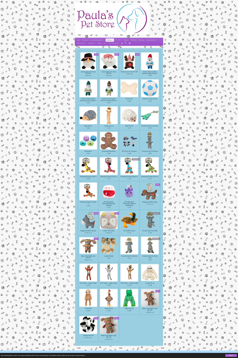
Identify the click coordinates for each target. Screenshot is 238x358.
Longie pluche (108, 126)
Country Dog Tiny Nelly (149, 230)
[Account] (122, 43)
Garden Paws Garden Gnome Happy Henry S (149, 72)
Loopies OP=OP (88, 335)
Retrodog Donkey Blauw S (129, 176)
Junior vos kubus (108, 230)
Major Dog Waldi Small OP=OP (149, 309)
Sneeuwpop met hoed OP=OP (88, 72)
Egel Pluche (129, 126)
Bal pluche (88, 151)
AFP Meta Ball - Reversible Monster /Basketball (129, 203)
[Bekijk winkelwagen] (129, 43)
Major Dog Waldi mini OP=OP (88, 256)
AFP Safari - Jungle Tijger (88, 283)
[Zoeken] (126, 43)
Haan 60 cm (109, 308)
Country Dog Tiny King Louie (149, 256)
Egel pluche (88, 126)
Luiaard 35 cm (150, 283)
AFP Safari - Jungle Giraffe (129, 283)
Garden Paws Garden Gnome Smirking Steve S (108, 99)
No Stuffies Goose (129, 230)
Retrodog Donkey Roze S (108, 176)
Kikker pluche (129, 308)
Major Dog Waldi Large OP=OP (108, 336)
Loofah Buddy (108, 256)
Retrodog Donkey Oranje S (88, 202)
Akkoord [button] (231, 355)
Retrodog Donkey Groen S (150, 176)
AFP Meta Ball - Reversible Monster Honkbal (108, 203)
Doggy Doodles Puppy (149, 202)
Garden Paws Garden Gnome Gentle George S (88, 99)
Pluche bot (129, 99)
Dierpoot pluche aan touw (149, 126)
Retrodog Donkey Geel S (88, 176)
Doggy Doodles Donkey (88, 230)
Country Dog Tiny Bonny (150, 151)
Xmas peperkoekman (109, 151)
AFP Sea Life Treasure (129, 151)
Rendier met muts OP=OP (129, 72)
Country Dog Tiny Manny (129, 256)
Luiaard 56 (88, 308)
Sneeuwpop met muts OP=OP (109, 72)
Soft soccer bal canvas (149, 99)
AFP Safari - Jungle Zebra (108, 283)
